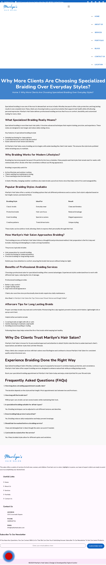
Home (97, 16)
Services (98, 32)
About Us (99, 24)
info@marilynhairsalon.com (15, 527)
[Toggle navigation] (69, 7)
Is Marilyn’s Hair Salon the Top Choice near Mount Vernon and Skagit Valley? (40, 298)
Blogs (97, 48)
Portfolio (99, 40)
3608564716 (8, 2)
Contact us (100, 56)
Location (99, 64)
